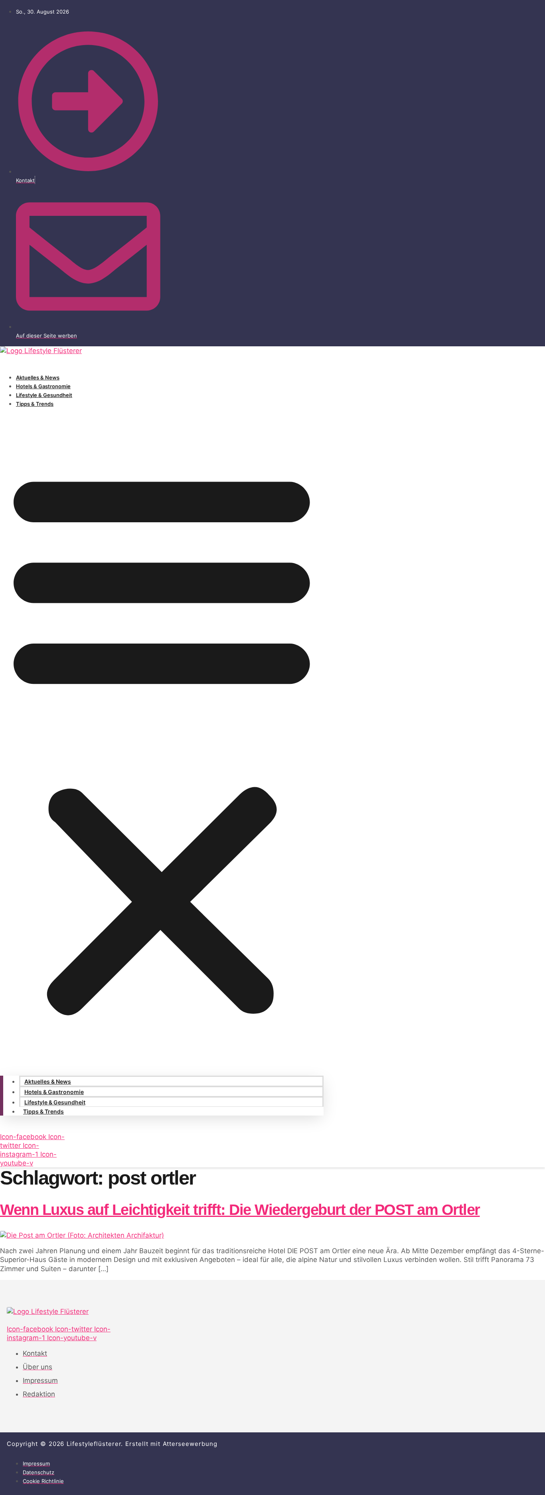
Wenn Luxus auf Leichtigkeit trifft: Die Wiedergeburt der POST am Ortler (240, 1209)
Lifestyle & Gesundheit (44, 395)
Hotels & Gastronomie (43, 386)
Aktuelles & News (37, 377)
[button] (162, 740)
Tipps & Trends (34, 404)
